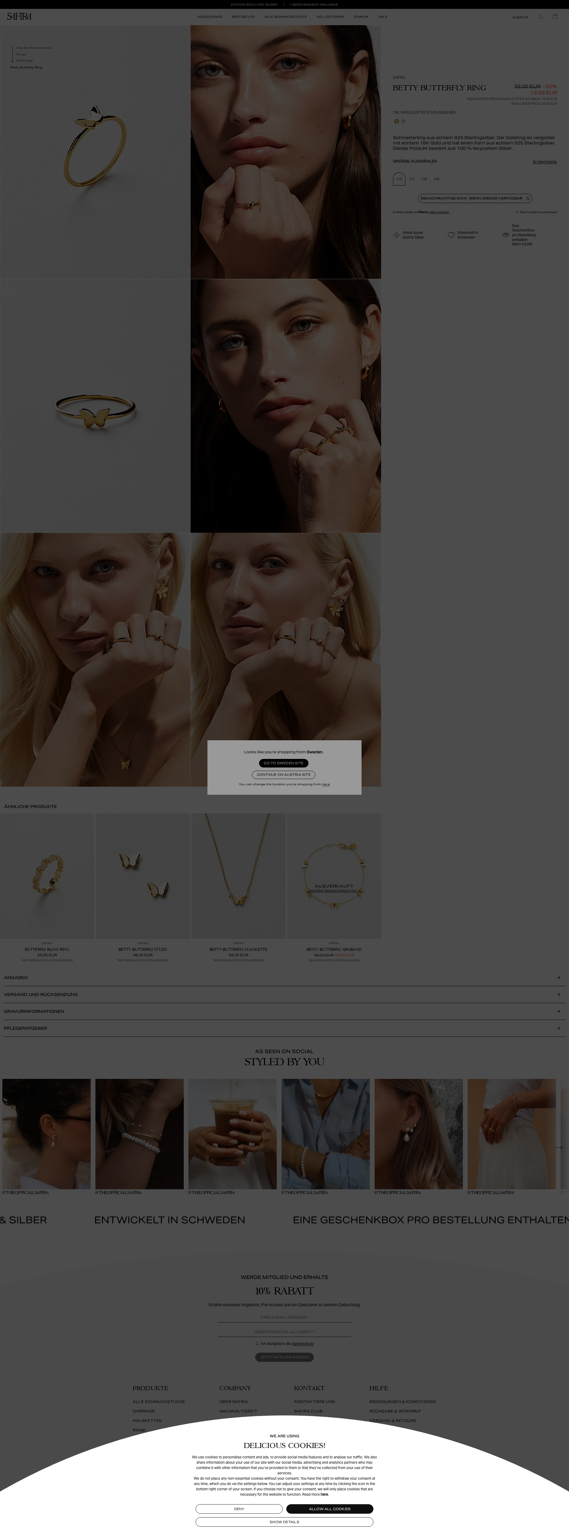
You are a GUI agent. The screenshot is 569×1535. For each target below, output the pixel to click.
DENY (239, 1509)
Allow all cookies (330, 1509)
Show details (284, 1522)
